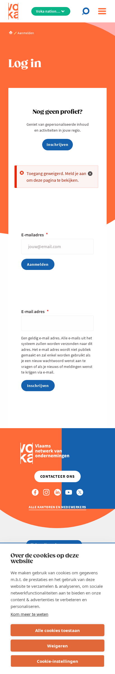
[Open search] (87, 11)
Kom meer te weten (29, 614)
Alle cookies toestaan (57, 630)
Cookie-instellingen (57, 661)
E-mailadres (33, 234)
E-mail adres (33, 311)
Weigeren (57, 646)
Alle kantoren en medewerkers (57, 507)
